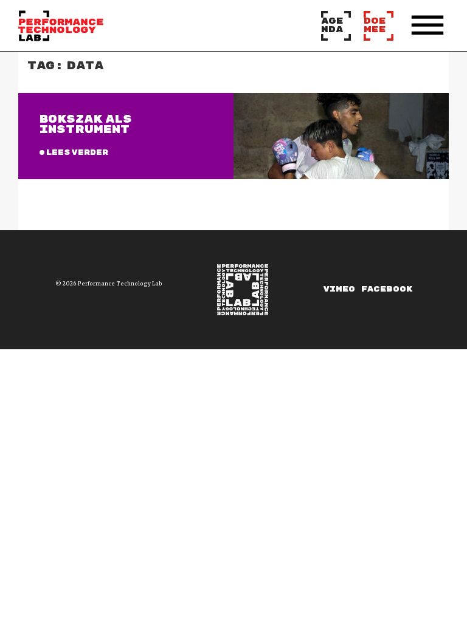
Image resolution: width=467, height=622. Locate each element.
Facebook (386, 289)
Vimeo (339, 289)
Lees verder (77, 152)
